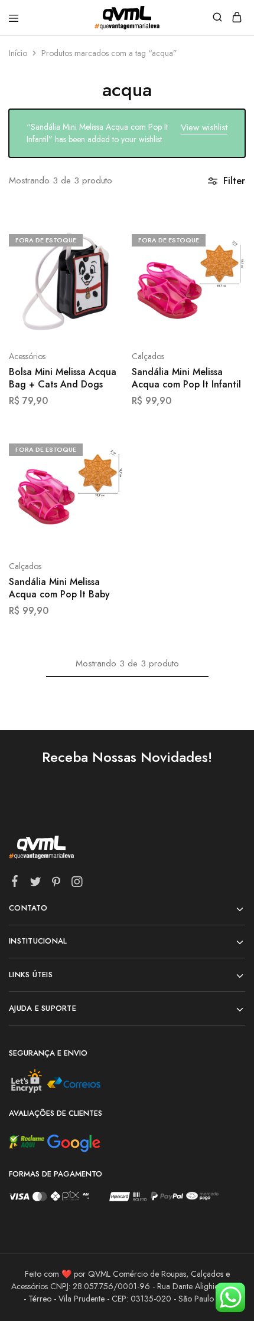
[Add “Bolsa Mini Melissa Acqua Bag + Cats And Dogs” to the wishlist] (101, 283)
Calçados (148, 356)
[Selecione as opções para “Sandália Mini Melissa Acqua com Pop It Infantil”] (223, 239)
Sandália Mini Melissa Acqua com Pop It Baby (59, 588)
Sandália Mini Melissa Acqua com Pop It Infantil (186, 378)
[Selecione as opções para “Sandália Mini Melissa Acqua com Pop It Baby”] (101, 448)
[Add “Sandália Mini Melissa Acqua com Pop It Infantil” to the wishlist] (223, 283)
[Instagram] (77, 884)
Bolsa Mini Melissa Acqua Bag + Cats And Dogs (62, 378)
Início (18, 53)
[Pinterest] (56, 884)
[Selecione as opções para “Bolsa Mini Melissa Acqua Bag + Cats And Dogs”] (101, 239)
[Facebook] (15, 883)
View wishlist (204, 127)
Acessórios (27, 356)
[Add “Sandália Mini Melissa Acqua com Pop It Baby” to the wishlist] (101, 492)
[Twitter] (35, 884)
